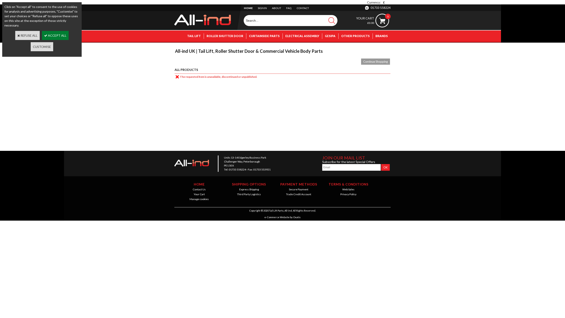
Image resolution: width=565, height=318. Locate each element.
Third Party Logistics (249, 194)
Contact (303, 8)
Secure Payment (298, 189)
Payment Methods (298, 184)
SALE (384, 47)
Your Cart (199, 194)
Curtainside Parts (264, 36)
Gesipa (330, 36)
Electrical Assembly (302, 36)
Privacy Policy (348, 194)
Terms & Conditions (348, 184)
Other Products (355, 36)
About (276, 8)
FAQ (289, 8)
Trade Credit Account (298, 194)
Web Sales (348, 189)
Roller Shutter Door (225, 36)
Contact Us (199, 189)
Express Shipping (249, 189)
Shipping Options (249, 184)
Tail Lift (194, 36)
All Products (186, 70)
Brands (381, 36)
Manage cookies (199, 199)
